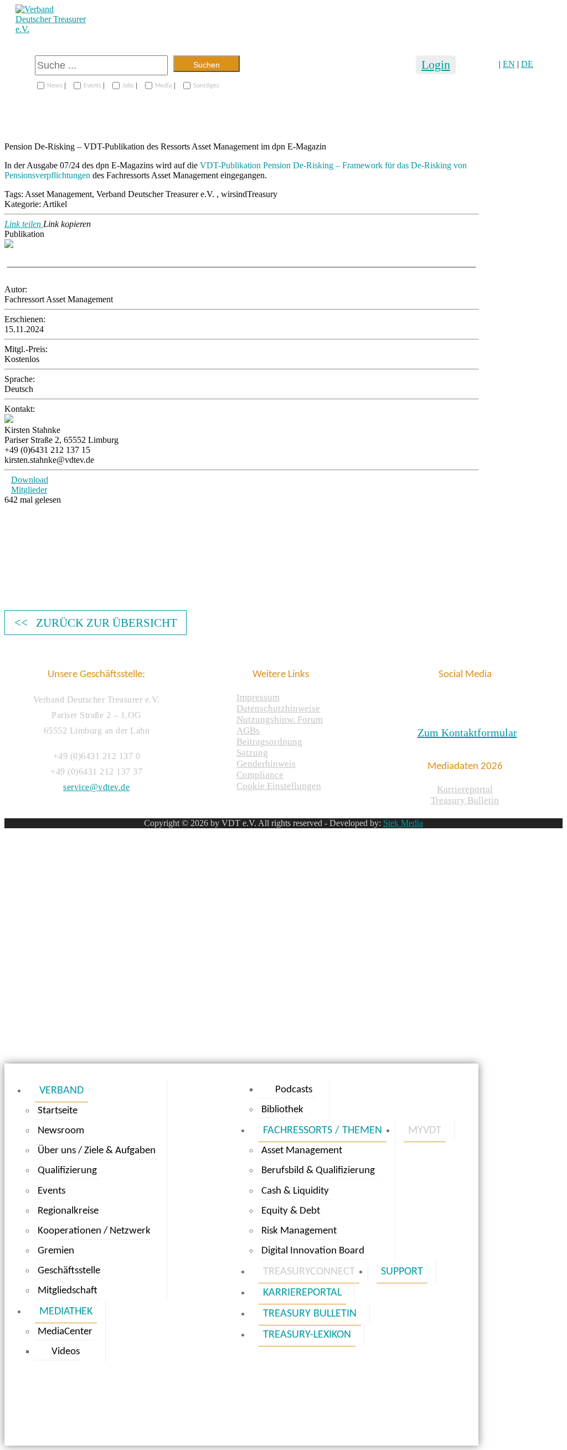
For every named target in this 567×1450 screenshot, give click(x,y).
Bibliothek (282, 1110)
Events (92, 85)
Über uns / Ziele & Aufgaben (97, 1150)
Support (402, 1271)
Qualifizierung (67, 1170)
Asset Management (301, 1150)
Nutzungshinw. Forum (279, 719)
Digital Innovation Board (312, 1251)
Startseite (58, 1111)
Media (163, 85)
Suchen (206, 64)
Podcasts (293, 1090)
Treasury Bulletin (465, 800)
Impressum (258, 697)
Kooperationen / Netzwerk (94, 1231)
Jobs (128, 85)
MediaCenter (65, 1332)
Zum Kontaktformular (467, 732)
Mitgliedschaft (67, 1291)
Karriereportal (465, 789)
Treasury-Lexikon (307, 1334)
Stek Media (403, 823)
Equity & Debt (290, 1211)
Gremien (56, 1251)
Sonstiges (206, 85)
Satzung (252, 752)
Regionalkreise (68, 1211)
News (55, 85)
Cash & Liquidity (295, 1191)
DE (527, 64)
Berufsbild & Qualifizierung (318, 1170)
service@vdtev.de (96, 787)
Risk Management (299, 1231)
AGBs (248, 730)
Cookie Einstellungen (278, 786)
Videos (65, 1351)
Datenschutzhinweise (278, 708)
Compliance (260, 775)
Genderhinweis (266, 763)
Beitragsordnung (269, 741)
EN (509, 64)
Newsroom (61, 1131)
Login (435, 64)
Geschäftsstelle (69, 1271)
